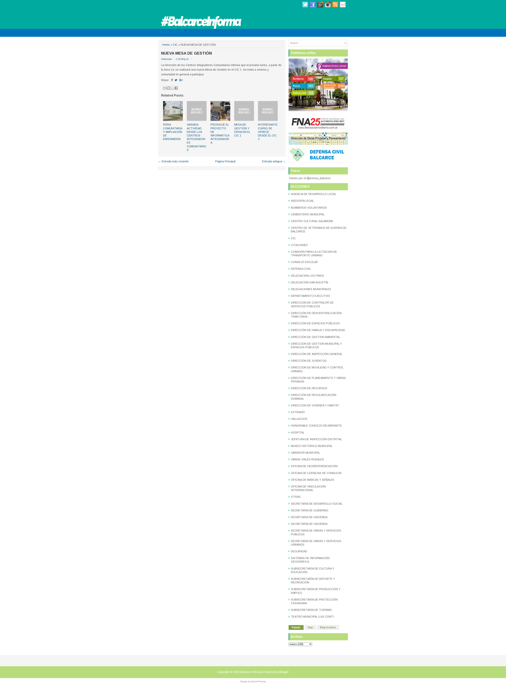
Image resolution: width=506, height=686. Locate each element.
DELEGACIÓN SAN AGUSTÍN (309, 282)
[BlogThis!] (169, 88)
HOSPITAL (297, 432)
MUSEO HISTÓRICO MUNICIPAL (311, 446)
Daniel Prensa (258, 681)
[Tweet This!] (176, 80)
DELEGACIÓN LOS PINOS (307, 275)
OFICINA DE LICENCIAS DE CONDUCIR (316, 473)
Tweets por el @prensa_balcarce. (310, 178)
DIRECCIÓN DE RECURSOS (309, 388)
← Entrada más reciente (173, 161)
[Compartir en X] (172, 88)
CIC (175, 44)
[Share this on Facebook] (172, 80)
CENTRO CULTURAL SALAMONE (312, 221)
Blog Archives (328, 627)
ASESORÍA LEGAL (302, 200)
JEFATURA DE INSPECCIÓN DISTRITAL (316, 439)
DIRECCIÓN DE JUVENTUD (309, 360)
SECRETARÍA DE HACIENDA (309, 523)
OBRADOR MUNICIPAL (305, 452)
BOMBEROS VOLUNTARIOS (309, 207)
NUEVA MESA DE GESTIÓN (186, 53)
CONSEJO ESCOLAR (304, 262)
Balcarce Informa (250, 672)
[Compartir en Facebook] (176, 88)
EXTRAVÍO (298, 412)
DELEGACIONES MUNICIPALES (311, 289)
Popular (296, 627)
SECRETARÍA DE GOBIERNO (309, 510)
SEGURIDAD (299, 551)
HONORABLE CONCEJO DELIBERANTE (316, 425)
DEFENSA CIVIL (301, 268)
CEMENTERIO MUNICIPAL (308, 214)
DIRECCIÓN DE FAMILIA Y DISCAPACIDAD (318, 330)
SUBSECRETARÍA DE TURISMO (311, 609)
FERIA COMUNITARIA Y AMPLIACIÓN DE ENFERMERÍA (172, 132)
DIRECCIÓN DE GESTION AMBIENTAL (315, 337)
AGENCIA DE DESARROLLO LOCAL (313, 194)
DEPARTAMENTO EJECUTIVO (310, 295)
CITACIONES (299, 245)
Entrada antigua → (274, 161)
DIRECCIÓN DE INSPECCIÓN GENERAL (316, 354)
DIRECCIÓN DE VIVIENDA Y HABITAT (315, 405)
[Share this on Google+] (181, 80)
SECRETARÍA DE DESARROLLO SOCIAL (317, 503)
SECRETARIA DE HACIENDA (309, 517)
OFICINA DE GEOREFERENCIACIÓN (314, 466)
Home (166, 44)
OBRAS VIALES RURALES (307, 459)
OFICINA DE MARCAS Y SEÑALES (312, 479)
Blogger (284, 672)
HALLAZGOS (299, 418)
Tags (310, 627)
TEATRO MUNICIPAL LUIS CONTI (312, 616)
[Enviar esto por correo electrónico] (165, 88)
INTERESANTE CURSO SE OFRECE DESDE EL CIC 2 (268, 132)
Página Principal (225, 161)
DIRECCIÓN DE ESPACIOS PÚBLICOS (315, 323)
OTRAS (296, 496)
